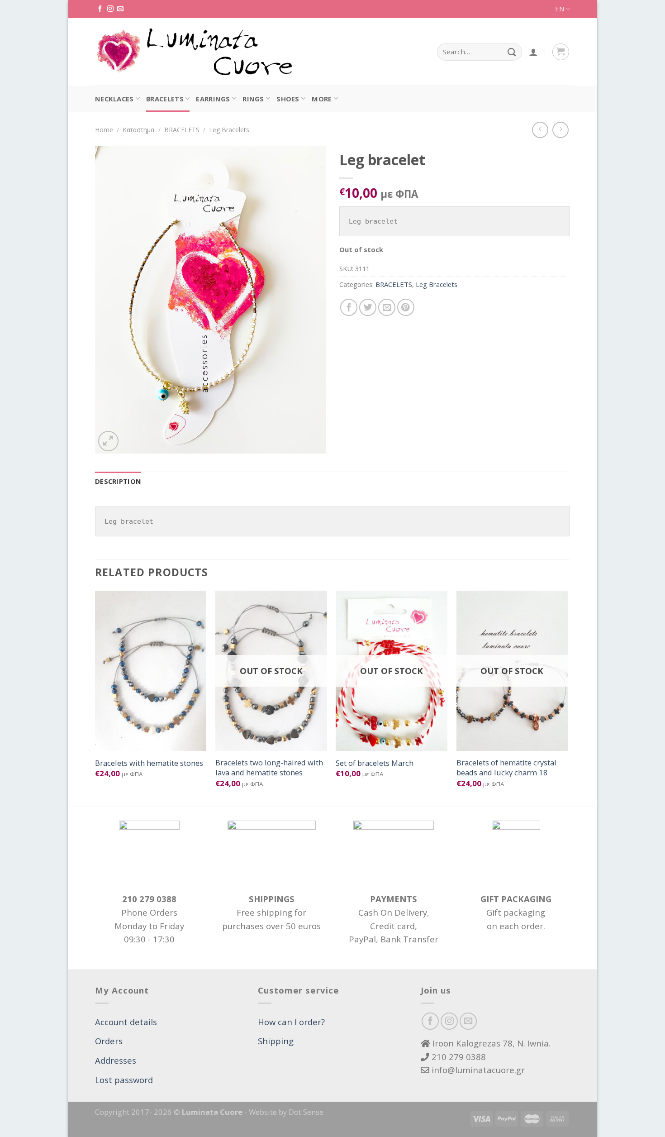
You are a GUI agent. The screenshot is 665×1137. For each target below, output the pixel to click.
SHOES (287, 98)
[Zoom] (108, 441)
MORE (322, 98)
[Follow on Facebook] (100, 9)
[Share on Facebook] (348, 307)
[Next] (567, 698)
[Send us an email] (120, 9)
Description (118, 481)
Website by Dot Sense (286, 1112)
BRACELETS (165, 98)
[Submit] (512, 52)
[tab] (118, 482)
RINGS (253, 98)
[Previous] (95, 698)
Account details (126, 1021)
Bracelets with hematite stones (149, 763)
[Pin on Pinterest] (405, 307)
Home (104, 129)
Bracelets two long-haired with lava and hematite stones (269, 767)
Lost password (124, 1079)
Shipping (276, 1040)
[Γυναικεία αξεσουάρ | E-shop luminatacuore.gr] (193, 52)
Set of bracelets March (374, 763)
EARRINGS (213, 98)
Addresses (115, 1060)
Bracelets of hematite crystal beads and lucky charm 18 (506, 767)
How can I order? (291, 1021)
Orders (109, 1040)
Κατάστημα (138, 129)
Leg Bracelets (229, 129)
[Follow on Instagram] (110, 9)
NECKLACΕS (114, 98)
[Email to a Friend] (386, 307)
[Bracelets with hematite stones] (151, 671)
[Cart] (560, 51)
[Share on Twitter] (367, 307)
